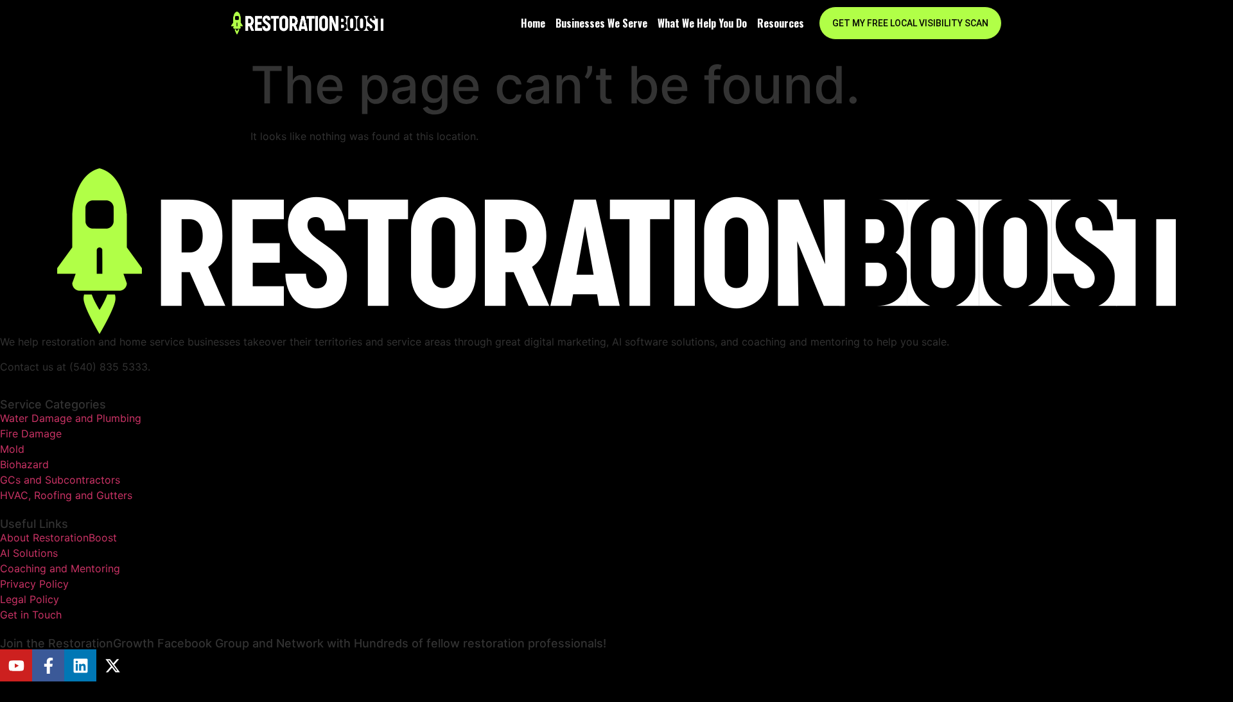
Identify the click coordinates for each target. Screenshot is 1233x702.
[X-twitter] (112, 665)
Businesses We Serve (601, 23)
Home (533, 23)
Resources (780, 23)
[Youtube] (16, 665)
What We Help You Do (702, 23)
